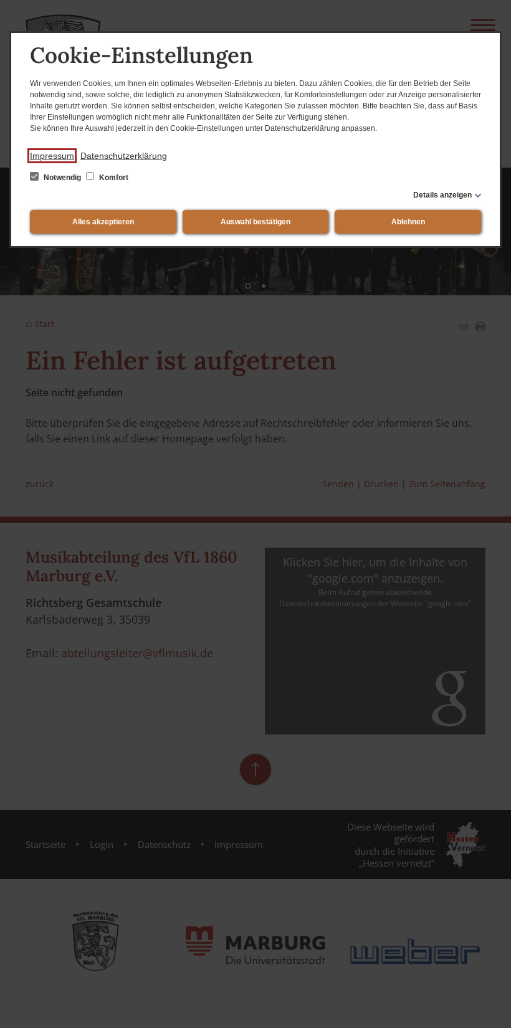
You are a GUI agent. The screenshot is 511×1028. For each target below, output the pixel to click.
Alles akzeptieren (103, 221)
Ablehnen (408, 221)
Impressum (52, 156)
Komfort (112, 177)
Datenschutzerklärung (123, 156)
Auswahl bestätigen (255, 221)
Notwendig (62, 177)
